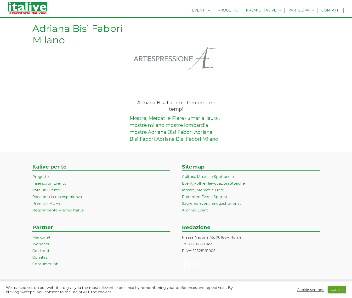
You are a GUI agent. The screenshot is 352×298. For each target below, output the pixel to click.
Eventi (199, 10)
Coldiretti (40, 250)
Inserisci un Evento (49, 183)
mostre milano (147, 125)
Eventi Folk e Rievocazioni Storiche (213, 183)
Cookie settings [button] (310, 290)
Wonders (40, 244)
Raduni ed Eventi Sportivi (204, 196)
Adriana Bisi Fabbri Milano (187, 139)
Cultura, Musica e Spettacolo (208, 176)
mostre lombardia (187, 125)
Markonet (41, 237)
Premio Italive (261, 10)
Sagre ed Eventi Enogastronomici (212, 203)
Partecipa (298, 10)
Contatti (330, 10)
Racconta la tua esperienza (57, 196)
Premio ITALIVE (46, 203)
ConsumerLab (45, 264)
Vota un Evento (46, 190)
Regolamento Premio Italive (58, 210)
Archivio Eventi (195, 210)
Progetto (228, 10)
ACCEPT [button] (336, 290)
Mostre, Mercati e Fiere (157, 118)
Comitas (39, 257)
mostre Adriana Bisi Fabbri (161, 132)
